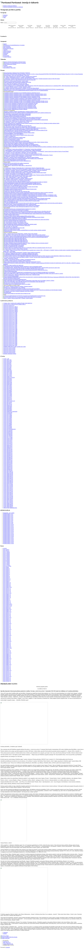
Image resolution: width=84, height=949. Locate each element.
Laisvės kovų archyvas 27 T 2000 (10, 332)
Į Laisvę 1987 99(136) (7, 470)
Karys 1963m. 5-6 (7, 627)
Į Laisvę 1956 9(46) (7, 369)
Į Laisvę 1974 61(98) (7, 426)
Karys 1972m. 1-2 (7, 677)
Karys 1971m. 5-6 (7, 674)
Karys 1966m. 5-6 (7, 644)
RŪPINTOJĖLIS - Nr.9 (8, 523)
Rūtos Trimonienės (7, 47)
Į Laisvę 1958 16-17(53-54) (9, 377)
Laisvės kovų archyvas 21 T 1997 (10, 325)
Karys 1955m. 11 (6, 580)
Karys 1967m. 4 (6, 649)
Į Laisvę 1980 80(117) (7, 447)
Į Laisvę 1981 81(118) (7, 449)
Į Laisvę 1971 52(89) (7, 416)
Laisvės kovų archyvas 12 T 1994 (10, 315)
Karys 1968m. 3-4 (7, 655)
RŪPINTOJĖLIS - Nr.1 (8, 514)
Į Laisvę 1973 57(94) (7, 422)
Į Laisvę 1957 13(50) (7, 374)
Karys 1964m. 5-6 (7, 632)
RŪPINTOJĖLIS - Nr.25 (8, 542)
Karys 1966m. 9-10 (7, 647)
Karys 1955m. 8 (6, 576)
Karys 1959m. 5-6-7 (7, 603)
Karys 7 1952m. (6, 559)
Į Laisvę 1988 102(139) (8, 473)
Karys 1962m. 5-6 (7, 621)
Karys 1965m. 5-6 (7, 638)
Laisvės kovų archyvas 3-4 (8, 305)
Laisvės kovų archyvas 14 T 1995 (10, 317)
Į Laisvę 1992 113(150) (8, 486)
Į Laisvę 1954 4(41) (7, 363)
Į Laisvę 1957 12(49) (7, 372)
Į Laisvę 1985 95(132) (7, 465)
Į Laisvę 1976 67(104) (7, 432)
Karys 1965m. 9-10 (7, 641)
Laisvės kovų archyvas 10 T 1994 (10, 312)
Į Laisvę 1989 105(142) (8, 477)
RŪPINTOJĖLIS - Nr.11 (8, 525)
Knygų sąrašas (6, 55)
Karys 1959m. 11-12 (7, 605)
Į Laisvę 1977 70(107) (7, 436)
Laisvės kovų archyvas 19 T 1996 (10, 323)
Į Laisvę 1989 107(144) (8, 479)
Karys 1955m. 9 (6, 577)
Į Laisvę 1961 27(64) (7, 389)
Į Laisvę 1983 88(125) (7, 457)
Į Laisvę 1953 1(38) (7, 359)
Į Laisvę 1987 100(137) (8, 471)
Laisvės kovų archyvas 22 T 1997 (10, 326)
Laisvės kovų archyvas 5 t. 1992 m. (10, 306)
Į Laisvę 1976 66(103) (7, 431)
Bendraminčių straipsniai (8, 48)
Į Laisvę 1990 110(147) (8, 483)
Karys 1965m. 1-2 (7, 636)
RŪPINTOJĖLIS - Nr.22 (8, 538)
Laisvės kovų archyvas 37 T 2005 (10, 344)
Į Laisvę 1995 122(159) (8, 497)
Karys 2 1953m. (6, 563)
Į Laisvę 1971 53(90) (7, 417)
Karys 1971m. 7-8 (7, 675)
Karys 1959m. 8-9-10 (7, 604)
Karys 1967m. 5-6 (7, 650)
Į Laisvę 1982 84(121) (7, 452)
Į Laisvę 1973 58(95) (7, 423)
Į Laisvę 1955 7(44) (7, 366)
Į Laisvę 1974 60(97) (7, 425)
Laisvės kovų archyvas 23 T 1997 (10, 327)
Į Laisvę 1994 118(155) (8, 492)
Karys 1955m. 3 (6, 570)
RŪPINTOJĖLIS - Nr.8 (8, 522)
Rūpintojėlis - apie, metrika (8, 512)
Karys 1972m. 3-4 (7, 678)
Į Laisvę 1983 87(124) (7, 456)
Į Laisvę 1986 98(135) (7, 469)
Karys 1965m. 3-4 (7, 637)
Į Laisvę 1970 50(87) (7, 413)
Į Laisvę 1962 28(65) (7, 390)
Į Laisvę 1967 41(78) (7, 404)
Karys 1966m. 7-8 (7, 645)
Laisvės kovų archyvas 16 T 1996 (10, 319)
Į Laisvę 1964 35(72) (7, 398)
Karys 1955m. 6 (6, 574)
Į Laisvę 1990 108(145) (8, 480)
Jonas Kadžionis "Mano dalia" (9, 67)
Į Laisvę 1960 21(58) (7, 382)
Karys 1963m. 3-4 (7, 625)
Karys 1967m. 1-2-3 (7, 648)
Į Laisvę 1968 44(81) (7, 408)
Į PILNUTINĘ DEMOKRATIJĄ (10, 507)
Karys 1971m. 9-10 (7, 676)
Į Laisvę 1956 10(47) (7, 370)
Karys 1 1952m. (6, 551)
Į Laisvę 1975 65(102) (7, 430)
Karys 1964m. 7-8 (7, 634)
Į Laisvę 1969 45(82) (7, 409)
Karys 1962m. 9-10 (7, 623)
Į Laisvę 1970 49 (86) (7, 412)
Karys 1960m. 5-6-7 (7, 609)
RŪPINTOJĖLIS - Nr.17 (8, 532)
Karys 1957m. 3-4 (7, 589)
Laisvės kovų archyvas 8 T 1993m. (10, 310)
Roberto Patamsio (6, 52)
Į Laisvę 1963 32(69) (7, 395)
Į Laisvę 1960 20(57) (7, 381)
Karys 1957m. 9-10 (7, 593)
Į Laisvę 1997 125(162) (8, 500)
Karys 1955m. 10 (6, 578)
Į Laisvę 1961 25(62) (7, 386)
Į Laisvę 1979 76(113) (7, 443)
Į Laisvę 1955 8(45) (7, 368)
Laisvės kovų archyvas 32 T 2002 (10, 338)
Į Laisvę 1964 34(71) (7, 397)
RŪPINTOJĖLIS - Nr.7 (8, 521)
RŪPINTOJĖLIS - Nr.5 (8, 518)
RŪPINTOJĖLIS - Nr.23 (8, 539)
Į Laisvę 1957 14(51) (7, 375)
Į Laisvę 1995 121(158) (8, 496)
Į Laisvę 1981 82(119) (7, 450)
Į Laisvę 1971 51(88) (7, 415)
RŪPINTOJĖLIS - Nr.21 (8, 537)
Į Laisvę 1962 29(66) (7, 391)
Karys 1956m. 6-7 (7, 584)
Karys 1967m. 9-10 (7, 652)
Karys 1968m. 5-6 (7, 656)
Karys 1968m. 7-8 (7, 657)
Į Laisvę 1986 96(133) (7, 466)
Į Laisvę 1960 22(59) (7, 383)
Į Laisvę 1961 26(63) (7, 388)
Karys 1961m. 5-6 (7, 615)
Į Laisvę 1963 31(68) (7, 393)
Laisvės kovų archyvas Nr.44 (9, 351)
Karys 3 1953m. (6, 564)
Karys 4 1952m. (6, 555)
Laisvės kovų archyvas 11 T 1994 (10, 313)
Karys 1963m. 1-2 (7, 624)
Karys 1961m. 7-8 (7, 616)
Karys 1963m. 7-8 (7, 628)
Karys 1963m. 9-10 (7, 629)
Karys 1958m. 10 (6, 600)
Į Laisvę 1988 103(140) (8, 474)
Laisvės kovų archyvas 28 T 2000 (10, 333)
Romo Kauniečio (6, 46)
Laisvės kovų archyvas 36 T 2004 (10, 343)
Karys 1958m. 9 (6, 598)
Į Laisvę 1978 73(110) (7, 439)
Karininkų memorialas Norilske (9, 353)
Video (4, 17)
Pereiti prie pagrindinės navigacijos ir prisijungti (13, 6)
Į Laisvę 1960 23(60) (7, 384)
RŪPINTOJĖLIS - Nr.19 (8, 535)
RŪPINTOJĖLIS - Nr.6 (8, 519)
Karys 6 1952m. (6, 557)
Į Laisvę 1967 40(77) (7, 403)
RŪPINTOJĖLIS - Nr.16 (8, 531)
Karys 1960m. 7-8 (7, 610)
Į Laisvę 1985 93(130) (7, 463)
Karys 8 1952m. (6, 560)
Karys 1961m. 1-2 (7, 613)
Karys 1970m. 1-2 (7, 665)
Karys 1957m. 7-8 (7, 591)
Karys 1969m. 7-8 (7, 663)
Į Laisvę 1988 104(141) (8, 476)
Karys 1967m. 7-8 (7, 651)
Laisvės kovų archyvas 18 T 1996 (10, 322)
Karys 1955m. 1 (6, 568)
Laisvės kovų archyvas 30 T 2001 (10, 336)
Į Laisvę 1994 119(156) (8, 493)
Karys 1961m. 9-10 (7, 617)
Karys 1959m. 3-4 (7, 602)
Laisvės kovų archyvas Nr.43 (9, 350)
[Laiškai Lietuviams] (5, 938)
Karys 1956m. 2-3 (7, 582)
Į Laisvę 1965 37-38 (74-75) (9, 401)
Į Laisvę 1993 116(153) (8, 490)
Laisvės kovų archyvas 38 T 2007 (10, 345)
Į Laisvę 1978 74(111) (7, 440)
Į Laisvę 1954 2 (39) (7, 361)
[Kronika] (9, 937)
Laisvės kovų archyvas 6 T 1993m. (10, 307)
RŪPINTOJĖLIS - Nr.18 (8, 534)
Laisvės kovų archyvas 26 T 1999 (10, 331)
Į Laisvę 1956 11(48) (7, 371)
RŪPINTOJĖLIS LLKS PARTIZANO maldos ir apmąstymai (16, 163)
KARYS (5, 548)
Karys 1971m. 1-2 (7, 671)
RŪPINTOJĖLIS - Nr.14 (8, 529)
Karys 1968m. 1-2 (7, 654)
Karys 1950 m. (6, 549)
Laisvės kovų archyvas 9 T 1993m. (10, 311)
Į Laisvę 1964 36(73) (7, 399)
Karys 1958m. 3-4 (7, 595)
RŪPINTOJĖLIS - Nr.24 (8, 541)
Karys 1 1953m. (6, 562)
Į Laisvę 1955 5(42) (7, 364)
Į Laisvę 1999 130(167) (8, 506)
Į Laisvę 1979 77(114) (7, 444)
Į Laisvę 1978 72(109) (7, 438)
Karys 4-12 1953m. (7, 566)
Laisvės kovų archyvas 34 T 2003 (10, 340)
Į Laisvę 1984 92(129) (7, 462)
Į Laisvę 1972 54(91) (7, 418)
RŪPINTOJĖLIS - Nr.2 (8, 515)
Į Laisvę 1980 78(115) (7, 445)
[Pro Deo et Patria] (5, 935)
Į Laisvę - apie (6, 358)
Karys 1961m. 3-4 (7, 614)
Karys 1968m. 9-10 (7, 658)
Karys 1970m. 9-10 (7, 670)
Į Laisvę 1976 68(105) (7, 433)
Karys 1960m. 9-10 (7, 611)
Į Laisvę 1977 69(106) (7, 435)
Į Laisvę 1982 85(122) (7, 453)
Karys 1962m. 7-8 (7, 622)
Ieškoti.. (2, 22)
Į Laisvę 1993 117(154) (8, 491)
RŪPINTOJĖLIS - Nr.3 (8, 516)
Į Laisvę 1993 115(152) (8, 489)
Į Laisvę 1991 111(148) (8, 484)
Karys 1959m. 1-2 (7, 601)
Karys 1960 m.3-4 (7, 608)
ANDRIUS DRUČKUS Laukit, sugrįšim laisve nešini (14, 346)
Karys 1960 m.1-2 (7, 607)
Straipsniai (5, 15)
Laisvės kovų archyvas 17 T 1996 (10, 320)
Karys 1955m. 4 (6, 571)
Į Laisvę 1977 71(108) (7, 437)
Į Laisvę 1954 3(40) (7, 362)
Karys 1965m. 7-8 (7, 640)
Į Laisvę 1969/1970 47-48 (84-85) (10, 411)
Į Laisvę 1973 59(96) (7, 424)
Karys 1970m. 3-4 (7, 667)
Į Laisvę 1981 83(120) (7, 451)
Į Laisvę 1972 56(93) (7, 420)
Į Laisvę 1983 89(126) (7, 458)
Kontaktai (5, 54)
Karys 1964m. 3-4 (7, 631)
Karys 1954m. (6, 567)
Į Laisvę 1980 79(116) (7, 446)
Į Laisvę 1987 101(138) (8, 472)
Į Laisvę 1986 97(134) (7, 467)
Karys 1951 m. (6, 550)
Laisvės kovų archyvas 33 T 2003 (10, 339)
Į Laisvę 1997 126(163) (8, 501)
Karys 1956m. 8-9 (7, 586)
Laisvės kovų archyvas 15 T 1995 (10, 318)
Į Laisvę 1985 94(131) (7, 464)
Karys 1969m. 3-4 (7, 661)
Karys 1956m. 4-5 (7, 583)
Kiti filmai (5, 65)
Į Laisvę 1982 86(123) (7, 455)
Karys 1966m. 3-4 (7, 643)
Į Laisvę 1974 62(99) (7, 428)
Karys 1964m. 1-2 (7, 630)
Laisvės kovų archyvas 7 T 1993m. (10, 309)
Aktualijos (5, 49)
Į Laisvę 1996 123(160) (8, 498)
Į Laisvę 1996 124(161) (8, 499)
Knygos (4, 16)
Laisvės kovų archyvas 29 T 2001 (10, 334)
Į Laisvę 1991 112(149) (8, 485)
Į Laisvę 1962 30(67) (7, 392)
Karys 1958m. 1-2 (7, 594)
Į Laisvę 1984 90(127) (7, 459)
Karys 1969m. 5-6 (7, 662)
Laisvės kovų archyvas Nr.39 (9, 347)
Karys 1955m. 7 (6, 575)
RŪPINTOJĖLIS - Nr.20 (8, 536)
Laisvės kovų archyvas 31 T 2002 (10, 337)
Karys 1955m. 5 (6, 573)
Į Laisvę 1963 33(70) (7, 396)
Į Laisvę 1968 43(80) (7, 406)
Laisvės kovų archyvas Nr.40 (9, 349)
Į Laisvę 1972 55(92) (7, 419)
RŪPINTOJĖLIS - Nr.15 (8, 530)
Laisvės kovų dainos (7, 66)
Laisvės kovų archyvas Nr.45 (9, 352)
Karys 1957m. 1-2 (7, 588)
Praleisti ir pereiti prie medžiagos (10, 5)
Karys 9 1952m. (6, 561)
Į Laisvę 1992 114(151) (8, 487)
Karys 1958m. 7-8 (7, 597)
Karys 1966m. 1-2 (7, 642)
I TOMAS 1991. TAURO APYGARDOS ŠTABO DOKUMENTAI (17, 303)
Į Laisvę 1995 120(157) (8, 494)
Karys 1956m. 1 (6, 581)
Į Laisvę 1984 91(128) (7, 460)
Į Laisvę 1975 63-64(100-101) (9, 429)
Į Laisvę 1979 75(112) (7, 442)
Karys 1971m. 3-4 (7, 672)
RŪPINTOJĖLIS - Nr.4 (8, 517)
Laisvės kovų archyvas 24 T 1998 (10, 329)
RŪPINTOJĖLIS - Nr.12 (8, 527)
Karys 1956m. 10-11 (7, 587)
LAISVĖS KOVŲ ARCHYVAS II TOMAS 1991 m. (14, 304)
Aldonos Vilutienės (7, 51)
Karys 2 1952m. (6, 553)
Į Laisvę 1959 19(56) (7, 379)
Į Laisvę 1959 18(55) (7, 378)
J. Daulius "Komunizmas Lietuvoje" (10, 258)
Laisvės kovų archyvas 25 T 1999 (10, 330)
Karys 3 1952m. (6, 554)
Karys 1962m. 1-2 (7, 618)
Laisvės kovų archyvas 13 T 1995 (10, 316)
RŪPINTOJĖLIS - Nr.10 (8, 524)
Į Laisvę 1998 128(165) (8, 504)
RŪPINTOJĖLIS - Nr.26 (8, 543)
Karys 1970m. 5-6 (7, 668)
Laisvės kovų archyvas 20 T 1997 (10, 324)
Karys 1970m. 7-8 (7, 669)
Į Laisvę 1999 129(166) (8, 505)
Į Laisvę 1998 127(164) (8, 503)
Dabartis (5, 43)
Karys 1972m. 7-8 (7, 681)
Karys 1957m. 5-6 (7, 590)
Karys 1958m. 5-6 (7, 596)
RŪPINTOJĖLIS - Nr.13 (8, 528)
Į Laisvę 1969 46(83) (7, 410)
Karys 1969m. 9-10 (7, 664)
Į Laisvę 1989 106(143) (8, 478)
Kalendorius (5, 53)
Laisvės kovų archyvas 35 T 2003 (10, 342)
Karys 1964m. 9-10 (7, 635)
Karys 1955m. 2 (6, 569)
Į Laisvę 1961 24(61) (7, 385)
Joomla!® (8, 947)
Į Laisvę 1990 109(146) (8, 482)
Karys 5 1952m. (6, 556)
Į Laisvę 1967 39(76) (7, 402)
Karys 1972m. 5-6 (7, 679)
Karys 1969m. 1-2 (7, 659)
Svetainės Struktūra (7, 56)
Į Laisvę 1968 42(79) (7, 405)
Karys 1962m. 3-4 (7, 620)
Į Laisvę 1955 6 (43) (7, 365)
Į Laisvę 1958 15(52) (7, 376)
